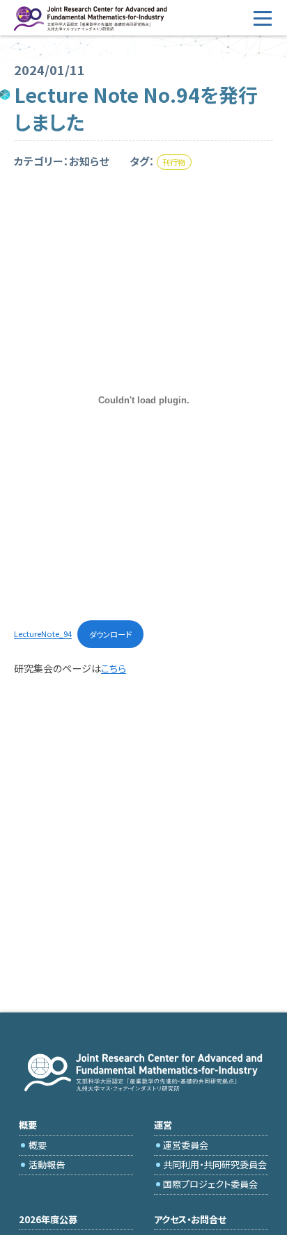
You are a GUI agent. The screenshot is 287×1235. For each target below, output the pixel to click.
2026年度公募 (48, 1219)
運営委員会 (185, 1145)
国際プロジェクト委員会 (210, 1183)
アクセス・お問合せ (190, 1219)
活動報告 (47, 1164)
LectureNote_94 (43, 634)
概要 (38, 1145)
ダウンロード (110, 634)
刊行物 (173, 162)
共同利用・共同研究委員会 (215, 1164)
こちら (113, 668)
